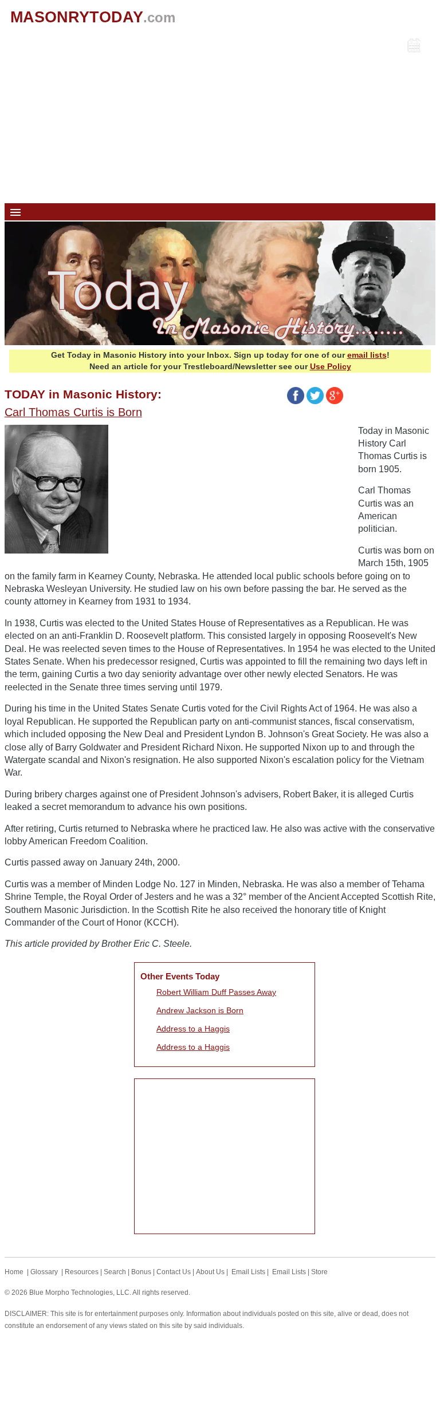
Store (319, 1272)
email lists (367, 354)
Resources (82, 1272)
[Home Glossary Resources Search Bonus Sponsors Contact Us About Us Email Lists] (220, 211)
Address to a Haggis (193, 1028)
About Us (210, 1272)
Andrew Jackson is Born (199, 1010)
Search (115, 1272)
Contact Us (173, 1272)
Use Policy (330, 366)
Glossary (44, 1272)
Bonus (141, 1272)
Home (14, 1272)
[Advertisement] (220, 117)
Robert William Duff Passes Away (216, 992)
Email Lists (248, 1272)
